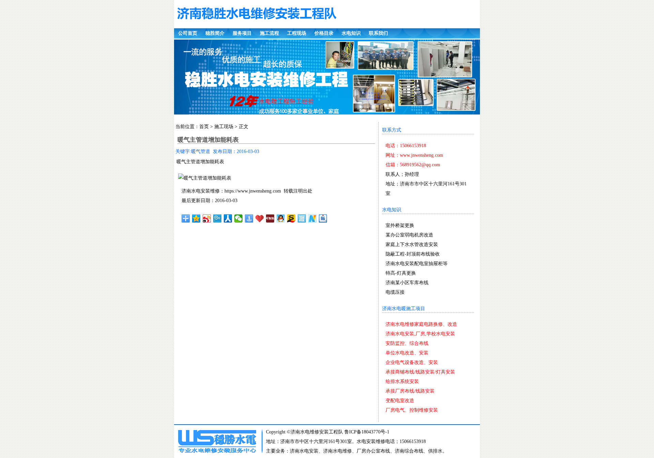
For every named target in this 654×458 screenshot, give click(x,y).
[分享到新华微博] (312, 218)
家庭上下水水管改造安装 (412, 244)
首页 (204, 126)
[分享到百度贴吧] (323, 218)
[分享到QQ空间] (196, 218)
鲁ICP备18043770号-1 (366, 431)
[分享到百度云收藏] (259, 218)
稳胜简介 (214, 33)
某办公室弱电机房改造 (409, 235)
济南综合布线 (409, 451)
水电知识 (351, 33)
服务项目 (242, 33)
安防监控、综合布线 (407, 343)
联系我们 (378, 33)
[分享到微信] (238, 218)
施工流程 (269, 33)
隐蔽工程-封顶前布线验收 (413, 254)
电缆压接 (395, 292)
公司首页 (187, 33)
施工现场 (223, 126)
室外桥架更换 (400, 225)
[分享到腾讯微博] (217, 218)
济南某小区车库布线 (407, 282)
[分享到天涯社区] (302, 218)
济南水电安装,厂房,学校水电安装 (420, 333)
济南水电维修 (337, 451)
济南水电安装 (304, 451)
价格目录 (323, 33)
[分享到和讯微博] (270, 218)
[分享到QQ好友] (281, 218)
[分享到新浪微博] (207, 218)
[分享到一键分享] (249, 218)
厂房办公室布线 (373, 451)
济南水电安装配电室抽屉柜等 (417, 263)
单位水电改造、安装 (407, 352)
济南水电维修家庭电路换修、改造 (421, 324)
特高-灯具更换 (401, 273)
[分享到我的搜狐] (291, 218)
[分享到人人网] (228, 218)
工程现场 (296, 33)
